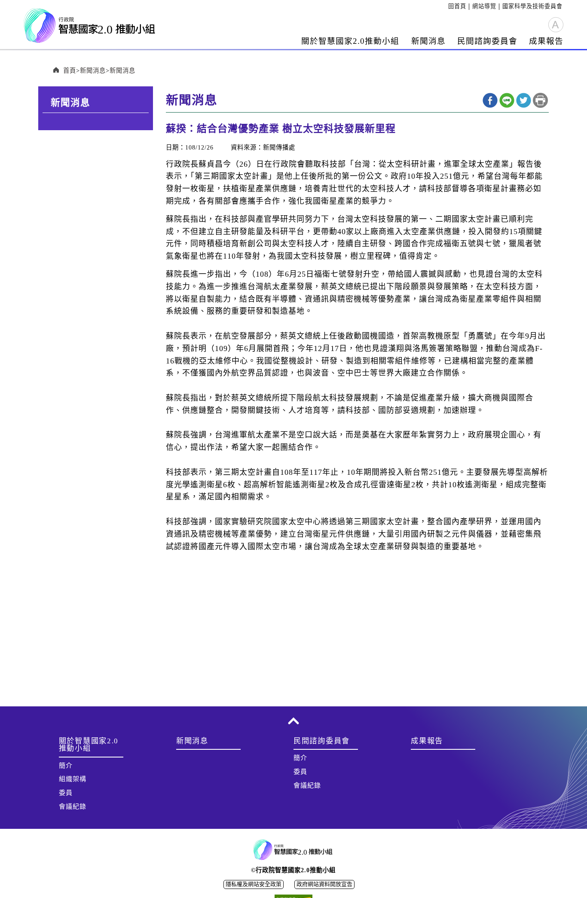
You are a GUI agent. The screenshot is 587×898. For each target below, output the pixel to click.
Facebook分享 (490, 100)
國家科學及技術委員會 (532, 6)
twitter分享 (523, 100)
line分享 (506, 100)
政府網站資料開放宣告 (324, 884)
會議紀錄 (72, 806)
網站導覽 (484, 6)
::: (445, 6)
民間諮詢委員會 (487, 41)
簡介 (66, 765)
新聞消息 (428, 41)
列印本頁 (540, 100)
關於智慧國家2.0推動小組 (350, 41)
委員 (66, 792)
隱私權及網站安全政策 (253, 884)
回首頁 (457, 6)
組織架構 (72, 779)
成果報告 (546, 41)
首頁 (69, 70)
